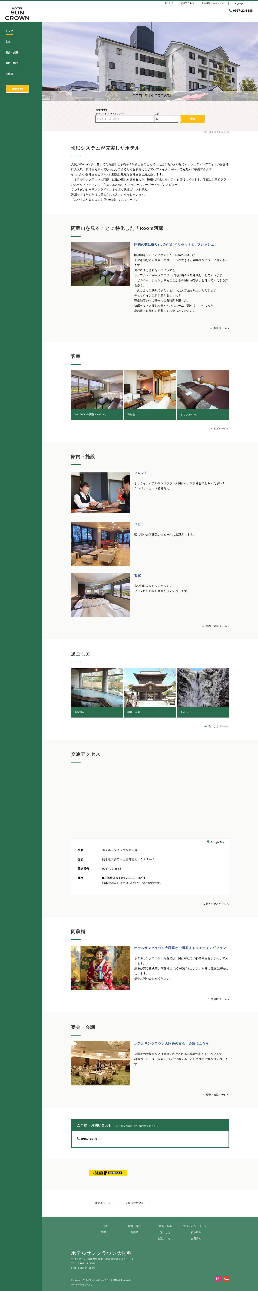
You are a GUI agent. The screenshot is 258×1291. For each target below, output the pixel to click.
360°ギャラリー (104, 1203)
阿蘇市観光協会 (135, 1203)
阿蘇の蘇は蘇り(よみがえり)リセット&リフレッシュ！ (176, 244)
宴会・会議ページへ (217, 1094)
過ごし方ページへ (218, 726)
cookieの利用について (81, 1284)
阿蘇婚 (134, 1232)
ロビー (139, 524)
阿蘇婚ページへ (220, 999)
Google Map (217, 842)
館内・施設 (134, 1226)
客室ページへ (221, 328)
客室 (137, 575)
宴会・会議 (165, 1226)
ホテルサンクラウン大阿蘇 (101, 1253)
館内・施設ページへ (217, 626)
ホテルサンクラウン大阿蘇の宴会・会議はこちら (171, 1043)
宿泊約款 (196, 1232)
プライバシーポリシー (196, 1226)
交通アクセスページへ (216, 903)
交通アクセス (165, 1238)
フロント (141, 473)
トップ (104, 1226)
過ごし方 (165, 1232)
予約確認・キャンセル (212, 3)
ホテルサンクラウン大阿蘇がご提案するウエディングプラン (180, 948)
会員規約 (196, 1238)
